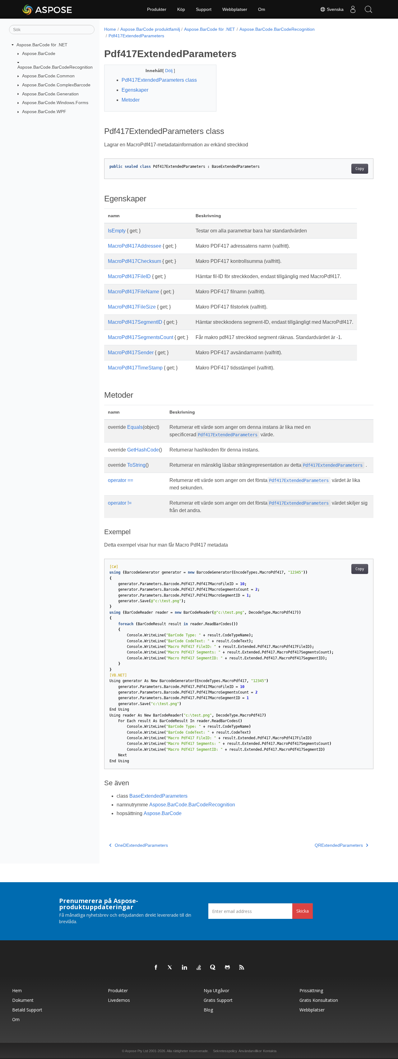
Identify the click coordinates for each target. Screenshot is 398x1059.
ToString (136, 465)
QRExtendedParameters (339, 845)
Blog (208, 1010)
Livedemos (119, 1000)
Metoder (131, 100)
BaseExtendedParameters (158, 796)
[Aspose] (47, 9)
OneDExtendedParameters (141, 845)
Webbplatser (234, 9)
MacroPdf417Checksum (134, 261)
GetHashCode (143, 449)
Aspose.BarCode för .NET (41, 44)
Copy (359, 169)
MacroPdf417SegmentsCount (140, 337)
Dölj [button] (169, 70)
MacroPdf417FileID (129, 276)
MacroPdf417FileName (133, 291)
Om (261, 9)
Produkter (156, 9)
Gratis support (218, 1000)
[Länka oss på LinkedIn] (185, 968)
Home (110, 29)
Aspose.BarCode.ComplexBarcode (56, 84)
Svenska (335, 9)
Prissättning (311, 990)
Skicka (302, 911)
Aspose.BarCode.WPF (44, 111)
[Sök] (368, 9)
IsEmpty (117, 230)
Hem (17, 990)
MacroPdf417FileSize (132, 306)
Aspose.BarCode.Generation (50, 93)
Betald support (27, 1010)
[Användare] (353, 9)
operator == (120, 480)
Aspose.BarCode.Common (48, 75)
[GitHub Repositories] (228, 968)
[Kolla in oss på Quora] (213, 968)
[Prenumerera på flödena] (242, 968)
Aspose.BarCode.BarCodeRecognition (55, 67)
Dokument (23, 1000)
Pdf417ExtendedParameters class (159, 80)
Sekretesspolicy (225, 1051)
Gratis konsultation (318, 1000)
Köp (181, 9)
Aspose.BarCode (38, 53)
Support (203, 9)
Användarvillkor (250, 1051)
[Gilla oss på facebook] (156, 968)
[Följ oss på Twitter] (170, 968)
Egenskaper (135, 90)
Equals (135, 427)
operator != (120, 503)
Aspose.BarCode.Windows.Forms (55, 102)
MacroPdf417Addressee (134, 246)
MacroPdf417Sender (131, 352)
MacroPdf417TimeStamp (135, 367)
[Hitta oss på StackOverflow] (199, 968)
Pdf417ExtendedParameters (136, 35)
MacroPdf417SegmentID (135, 322)
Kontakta (269, 1051)
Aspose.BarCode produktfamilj (150, 29)
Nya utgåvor (216, 990)
